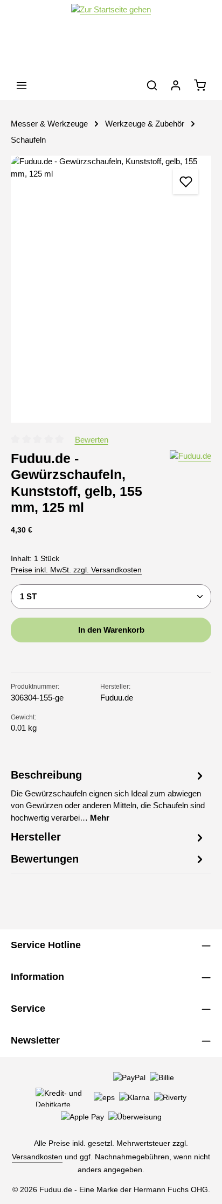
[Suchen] (152, 85)
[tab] (108, 796)
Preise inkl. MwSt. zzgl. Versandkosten (76, 569)
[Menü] (21, 85)
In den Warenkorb (111, 630)
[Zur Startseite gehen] (111, 35)
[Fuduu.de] (190, 483)
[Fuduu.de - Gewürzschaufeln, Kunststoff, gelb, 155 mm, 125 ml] (111, 289)
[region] (111, 289)
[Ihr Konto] (175, 85)
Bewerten (91, 439)
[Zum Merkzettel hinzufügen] (185, 181)
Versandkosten (37, 1156)
